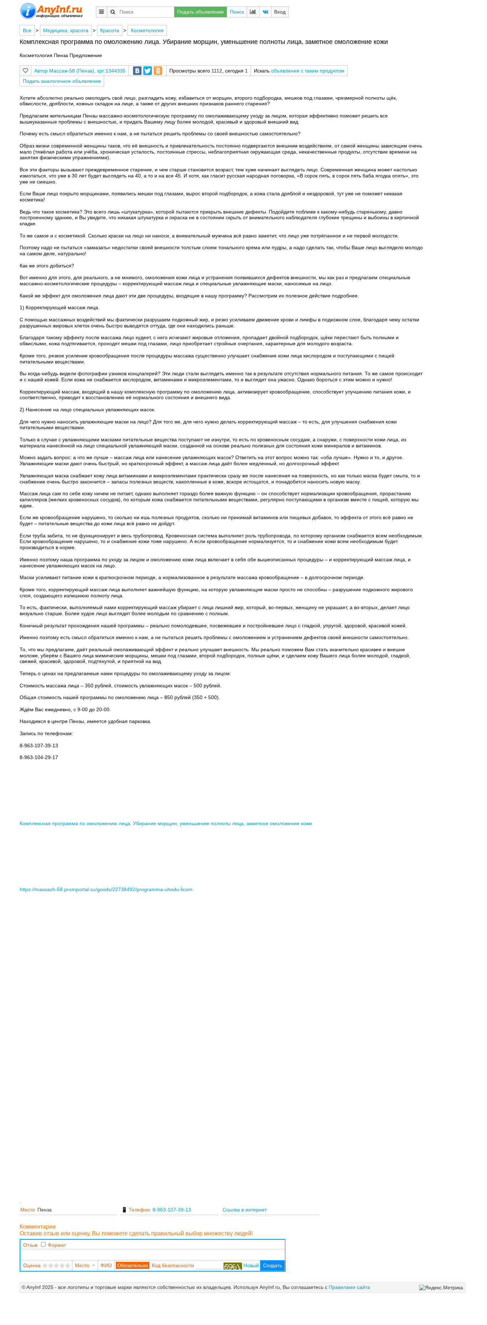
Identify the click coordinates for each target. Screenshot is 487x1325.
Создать (272, 1265)
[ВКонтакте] (137, 70)
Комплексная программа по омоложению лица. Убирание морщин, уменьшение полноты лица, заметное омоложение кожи (166, 823)
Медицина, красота (65, 30)
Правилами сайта (349, 1287)
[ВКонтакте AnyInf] (265, 11)
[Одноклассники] (158, 70)
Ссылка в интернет (244, 1210)
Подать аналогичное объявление (62, 81)
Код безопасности (173, 1265)
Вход (280, 12)
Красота (109, 30)
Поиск (237, 12)
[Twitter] (147, 70)
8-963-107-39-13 (172, 1210)
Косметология (147, 30)
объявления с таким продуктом (307, 71)
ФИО (106, 1265)
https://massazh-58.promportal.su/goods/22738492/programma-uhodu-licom (106, 889)
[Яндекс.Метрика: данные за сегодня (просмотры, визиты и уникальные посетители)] (441, 1288)
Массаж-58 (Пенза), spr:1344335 (87, 71)
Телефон (139, 1210)
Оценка (32, 1265)
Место (27, 1210)
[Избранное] (25, 70)
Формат (57, 1245)
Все (27, 30)
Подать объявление (200, 12)
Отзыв (30, 1245)
